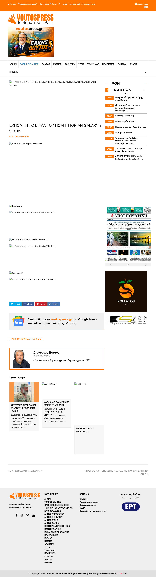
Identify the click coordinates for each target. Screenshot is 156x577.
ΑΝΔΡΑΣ (48, 559)
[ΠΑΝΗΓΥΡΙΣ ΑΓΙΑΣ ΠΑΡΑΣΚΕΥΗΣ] (89, 403)
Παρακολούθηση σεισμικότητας (82, 4)
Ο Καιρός (12, 4)
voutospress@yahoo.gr (20, 504)
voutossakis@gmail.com (21, 507)
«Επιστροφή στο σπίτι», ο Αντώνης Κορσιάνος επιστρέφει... (127, 108)
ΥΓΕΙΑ (47, 547)
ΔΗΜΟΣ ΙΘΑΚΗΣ (51, 523)
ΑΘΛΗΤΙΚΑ (49, 544)
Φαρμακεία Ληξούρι (48, 4)
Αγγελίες (63, 4)
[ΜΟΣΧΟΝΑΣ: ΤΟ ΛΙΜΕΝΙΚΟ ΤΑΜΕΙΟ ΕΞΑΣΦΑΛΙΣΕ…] (56, 390)
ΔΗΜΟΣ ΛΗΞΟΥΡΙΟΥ (53, 517)
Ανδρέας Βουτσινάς (124, 116)
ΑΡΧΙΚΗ (47, 499)
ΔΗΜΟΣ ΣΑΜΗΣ (51, 520)
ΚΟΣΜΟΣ (48, 541)
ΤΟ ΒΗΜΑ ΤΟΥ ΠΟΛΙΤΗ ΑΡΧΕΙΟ (26, 339)
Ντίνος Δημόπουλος (124, 121)
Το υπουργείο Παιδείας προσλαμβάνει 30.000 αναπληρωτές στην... (126, 141)
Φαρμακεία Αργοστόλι (27, 4)
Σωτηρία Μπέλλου (124, 132)
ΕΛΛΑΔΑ (48, 538)
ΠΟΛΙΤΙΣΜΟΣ (49, 553)
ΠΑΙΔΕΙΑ (48, 562)
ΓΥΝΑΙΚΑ (48, 556)
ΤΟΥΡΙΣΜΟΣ (49, 550)
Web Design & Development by (108, 573)
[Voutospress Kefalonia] (30, 19)
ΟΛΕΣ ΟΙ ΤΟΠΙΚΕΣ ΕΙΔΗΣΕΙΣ (56, 505)
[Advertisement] (103, 35)
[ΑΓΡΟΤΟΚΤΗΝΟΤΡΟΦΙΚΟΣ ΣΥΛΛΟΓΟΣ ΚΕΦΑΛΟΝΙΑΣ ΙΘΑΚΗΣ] (24, 392)
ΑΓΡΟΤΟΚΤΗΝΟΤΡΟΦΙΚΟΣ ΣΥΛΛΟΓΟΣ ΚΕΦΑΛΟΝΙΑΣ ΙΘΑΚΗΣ (23, 408)
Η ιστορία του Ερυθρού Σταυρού (130, 127)
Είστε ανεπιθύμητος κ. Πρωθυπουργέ (26, 471)
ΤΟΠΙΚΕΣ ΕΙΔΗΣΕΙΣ (52, 502)
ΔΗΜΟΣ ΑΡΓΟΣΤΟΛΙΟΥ (54, 514)
